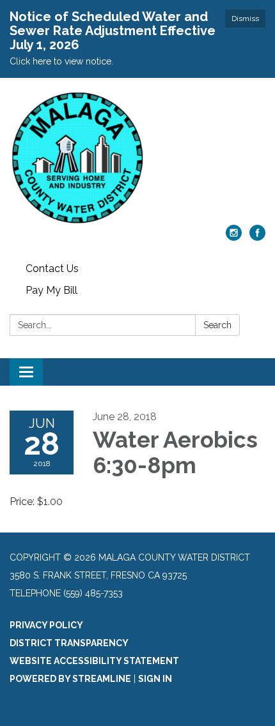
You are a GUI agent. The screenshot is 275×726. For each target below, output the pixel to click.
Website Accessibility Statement (94, 661)
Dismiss (245, 18)
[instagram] (234, 237)
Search (217, 325)
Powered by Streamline (70, 679)
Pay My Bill (51, 290)
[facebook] (257, 237)
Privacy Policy (46, 625)
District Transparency (69, 643)
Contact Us (52, 268)
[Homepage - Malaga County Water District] (137, 158)
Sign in (155, 679)
